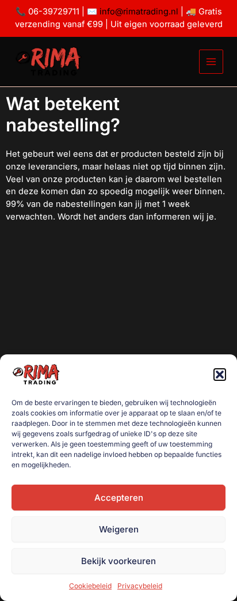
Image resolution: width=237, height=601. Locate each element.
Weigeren (119, 529)
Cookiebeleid (90, 585)
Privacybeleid (139, 585)
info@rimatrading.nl (137, 11)
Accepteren (118, 497)
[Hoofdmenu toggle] (211, 62)
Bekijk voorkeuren (118, 560)
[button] (219, 374)
